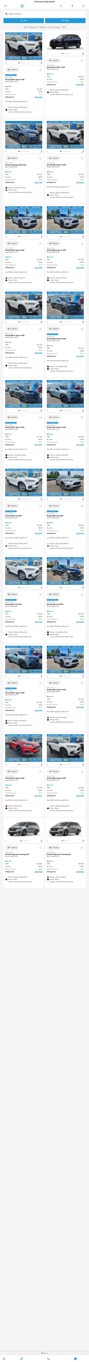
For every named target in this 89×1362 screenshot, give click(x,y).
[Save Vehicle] (40, 70)
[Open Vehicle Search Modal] (83, 6)
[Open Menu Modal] (5, 6)
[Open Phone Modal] (61, 6)
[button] (41, 63)
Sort (25, 20)
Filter (67, 20)
